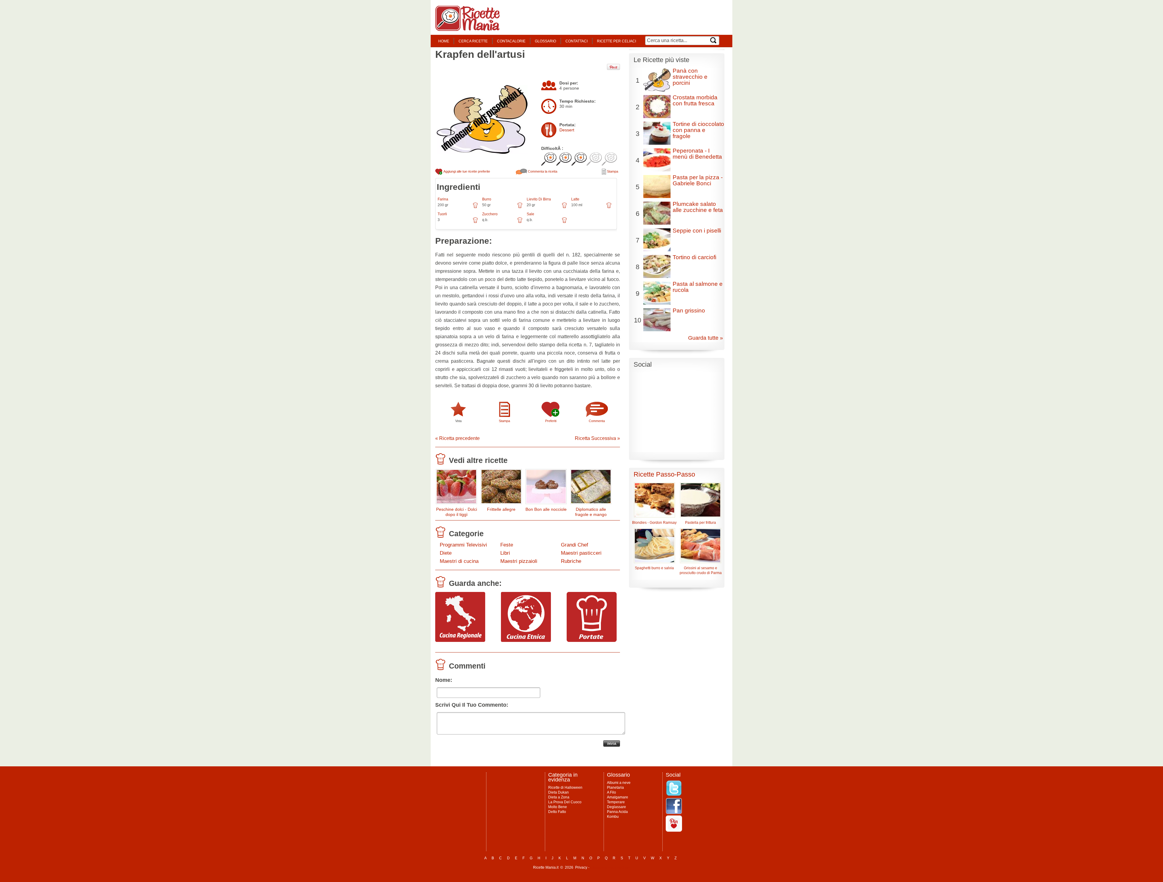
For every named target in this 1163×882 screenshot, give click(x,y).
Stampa (612, 171)
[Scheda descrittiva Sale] (564, 222)
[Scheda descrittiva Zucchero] (520, 222)
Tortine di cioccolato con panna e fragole (698, 130)
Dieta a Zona (558, 797)
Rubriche (571, 561)
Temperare (616, 802)
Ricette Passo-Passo (664, 474)
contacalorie (511, 41)
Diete (446, 553)
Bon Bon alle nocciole (546, 509)
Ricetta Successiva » (597, 438)
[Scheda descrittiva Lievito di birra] (564, 207)
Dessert (566, 129)
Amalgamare (617, 797)
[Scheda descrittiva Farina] (475, 207)
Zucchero (490, 214)
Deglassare (616, 807)
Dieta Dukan (558, 792)
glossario (545, 41)
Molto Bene (557, 807)
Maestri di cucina (459, 561)
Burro (486, 199)
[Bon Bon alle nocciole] (546, 488)
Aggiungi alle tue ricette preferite (466, 171)
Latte (575, 199)
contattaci (576, 41)
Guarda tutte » (705, 338)
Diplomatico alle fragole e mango (591, 512)
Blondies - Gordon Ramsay (654, 522)
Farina (443, 199)
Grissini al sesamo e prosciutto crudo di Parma (701, 570)
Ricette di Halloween (565, 787)
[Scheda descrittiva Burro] (520, 207)
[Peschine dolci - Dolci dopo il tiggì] (456, 488)
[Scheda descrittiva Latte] (609, 207)
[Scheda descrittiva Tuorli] (475, 222)
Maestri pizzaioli (518, 561)
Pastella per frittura (700, 522)
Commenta (597, 421)
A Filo (611, 792)
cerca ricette (473, 41)
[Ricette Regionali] (460, 640)
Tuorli (442, 214)
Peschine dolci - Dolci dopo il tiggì (456, 512)
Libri (505, 553)
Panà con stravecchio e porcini (690, 77)
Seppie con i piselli (697, 230)
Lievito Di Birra (539, 199)
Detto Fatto (557, 812)
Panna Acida (617, 812)
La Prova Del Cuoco (565, 802)
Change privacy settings (610, 867)
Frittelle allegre (501, 509)
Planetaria (615, 787)
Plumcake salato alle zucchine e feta (698, 207)
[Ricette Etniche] (526, 640)
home (443, 41)
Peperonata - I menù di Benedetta (697, 153)
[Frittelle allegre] (501, 488)
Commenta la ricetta (542, 171)
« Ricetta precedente (457, 438)
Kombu (613, 816)
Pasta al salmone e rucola (698, 287)
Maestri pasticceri (581, 553)
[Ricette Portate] (592, 640)
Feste (506, 544)
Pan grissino (689, 310)
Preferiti (550, 421)
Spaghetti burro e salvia (654, 568)
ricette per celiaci (616, 41)
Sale (530, 214)
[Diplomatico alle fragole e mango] (591, 488)
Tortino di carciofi (694, 257)
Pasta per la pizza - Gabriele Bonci (698, 180)
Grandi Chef (574, 544)
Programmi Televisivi (463, 544)
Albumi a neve (619, 783)
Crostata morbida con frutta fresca (695, 100)
